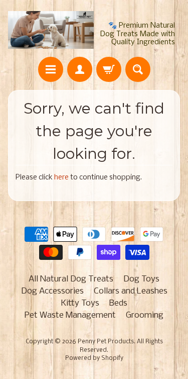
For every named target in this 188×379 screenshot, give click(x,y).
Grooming (144, 315)
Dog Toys (141, 279)
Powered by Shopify (94, 358)
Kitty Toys (80, 303)
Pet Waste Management (70, 315)
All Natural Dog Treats (71, 279)
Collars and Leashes (130, 291)
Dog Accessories (52, 291)
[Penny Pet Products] (51, 30)
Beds (118, 303)
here (61, 177)
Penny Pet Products (106, 342)
